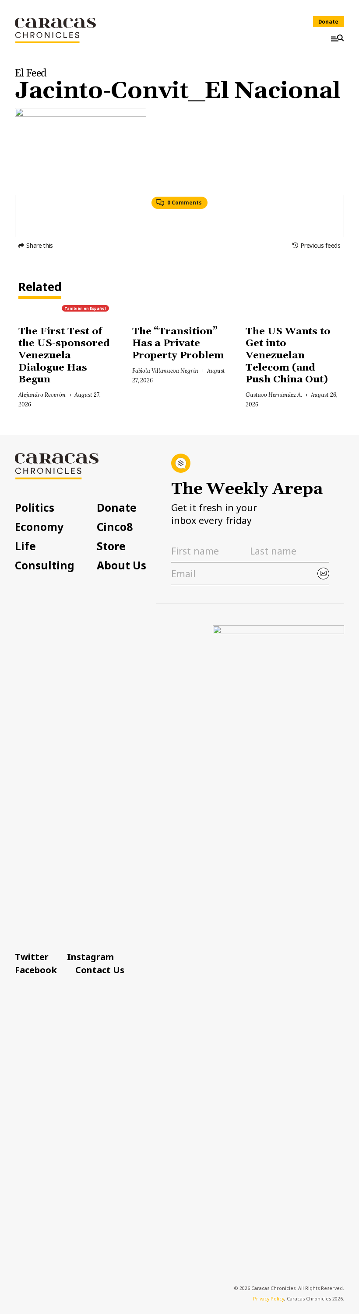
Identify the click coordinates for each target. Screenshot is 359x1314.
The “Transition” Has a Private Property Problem (178, 343)
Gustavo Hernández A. (274, 394)
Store (111, 546)
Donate (328, 21)
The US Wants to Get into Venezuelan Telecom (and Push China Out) (288, 355)
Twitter (32, 956)
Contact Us (99, 970)
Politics (34, 508)
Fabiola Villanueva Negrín (165, 370)
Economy (39, 527)
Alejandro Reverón (41, 394)
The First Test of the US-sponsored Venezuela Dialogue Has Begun (64, 355)
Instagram (90, 956)
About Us (121, 565)
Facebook (36, 970)
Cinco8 (115, 527)
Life (25, 546)
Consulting (44, 565)
